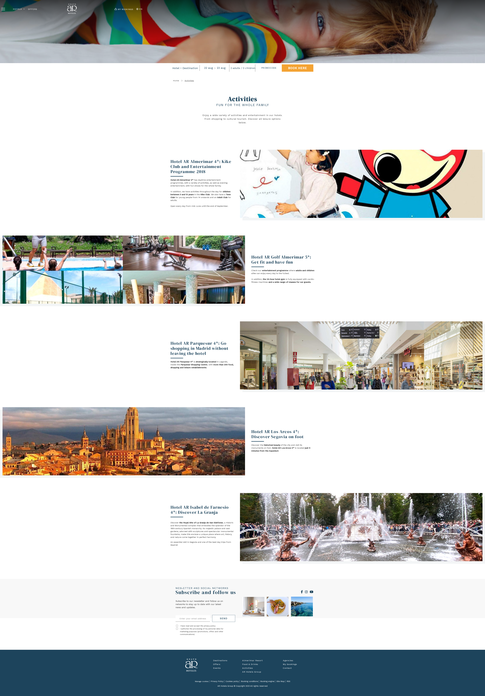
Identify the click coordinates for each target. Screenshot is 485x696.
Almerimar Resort (252, 660)
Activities (247, 668)
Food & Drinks (250, 664)
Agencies (288, 660)
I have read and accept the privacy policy (197, 626)
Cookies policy (232, 681)
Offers (216, 664)
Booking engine (267, 681)
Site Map (280, 681)
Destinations (220, 660)
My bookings (290, 664)
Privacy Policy (217, 681)
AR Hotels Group (251, 672)
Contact (287, 668)
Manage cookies (202, 681)
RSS (288, 681)
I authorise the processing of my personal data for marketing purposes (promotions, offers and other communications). (201, 631)
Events (217, 668)
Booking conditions (249, 681)
